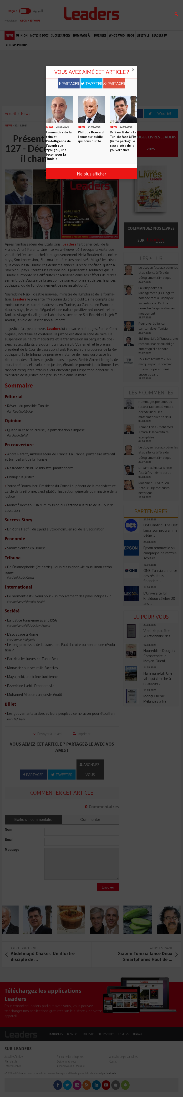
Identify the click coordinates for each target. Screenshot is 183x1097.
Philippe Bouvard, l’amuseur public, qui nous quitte (91, 136)
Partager (70, 83)
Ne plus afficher (91, 173)
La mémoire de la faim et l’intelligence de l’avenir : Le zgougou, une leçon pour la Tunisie (58, 145)
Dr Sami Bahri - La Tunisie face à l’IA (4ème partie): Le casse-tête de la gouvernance (123, 141)
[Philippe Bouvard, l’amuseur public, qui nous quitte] (91, 109)
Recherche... (135, 15)
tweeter (93, 83)
